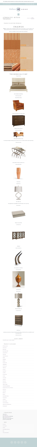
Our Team (4, 424)
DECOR (4, 357)
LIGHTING (4, 379)
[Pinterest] (33, 4)
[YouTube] (31, 4)
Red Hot (4, 394)
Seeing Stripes (5, 397)
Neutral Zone (4, 382)
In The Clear (4, 377)
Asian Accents (5, 347)
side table (4, 399)
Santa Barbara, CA (5, 415)
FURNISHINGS (5, 364)
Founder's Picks (5, 362)
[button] (18, 14)
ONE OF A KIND (5, 384)
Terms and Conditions (6, 432)
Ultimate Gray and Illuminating (7, 404)
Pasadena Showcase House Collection (8, 387)
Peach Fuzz (4, 389)
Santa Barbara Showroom (6, 429)
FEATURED (4, 359)
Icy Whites (4, 372)
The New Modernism (5, 402)
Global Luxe (4, 367)
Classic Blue (4, 354)
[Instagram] (26, 4)
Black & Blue (4, 349)
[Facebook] (28, 4)
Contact (4, 427)
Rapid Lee (4, 392)
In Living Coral (5, 374)
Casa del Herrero (5, 352)
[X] (30, 4)
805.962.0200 (6, 416)
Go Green (4, 369)
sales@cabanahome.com (7, 417)
